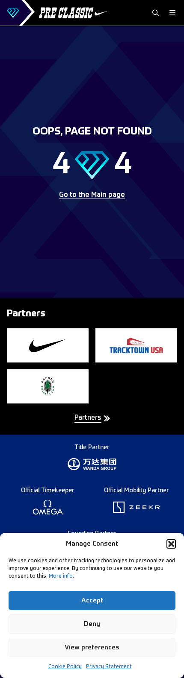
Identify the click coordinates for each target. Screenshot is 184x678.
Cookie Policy (65, 666)
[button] (171, 544)
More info (61, 576)
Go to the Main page (92, 195)
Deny (92, 624)
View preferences (92, 647)
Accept (92, 600)
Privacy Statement (109, 666)
